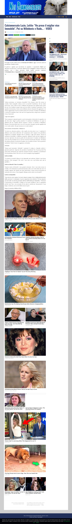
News (10, 16)
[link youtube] (63, 16)
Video (19, 16)
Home (7, 16)
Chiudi (37, 522)
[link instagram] (61, 16)
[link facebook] (59, 16)
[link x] (57, 16)
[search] (66, 16)
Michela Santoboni (10, 32)
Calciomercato (14, 16)
